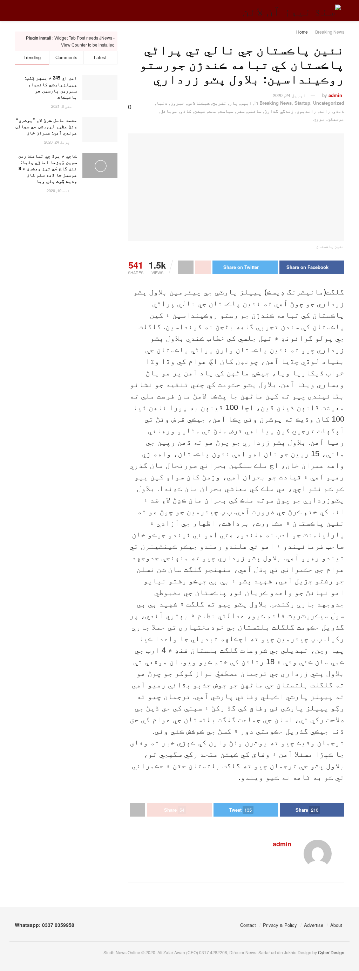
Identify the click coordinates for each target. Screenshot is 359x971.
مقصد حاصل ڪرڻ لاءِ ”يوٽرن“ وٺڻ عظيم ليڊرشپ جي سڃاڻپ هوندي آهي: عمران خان (46, 127)
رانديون (306, 110)
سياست (226, 110)
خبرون (177, 102)
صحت (212, 110)
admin (335, 95)
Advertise (313, 925)
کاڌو (185, 110)
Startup (302, 102)
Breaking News (329, 32)
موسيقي (335, 118)
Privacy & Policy (280, 925)
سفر (240, 110)
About (336, 925)
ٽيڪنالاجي (198, 102)
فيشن (199, 110)
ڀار (233, 102)
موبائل (169, 110)
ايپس (246, 102)
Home (302, 32)
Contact (248, 925)
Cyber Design (331, 952)
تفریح (219, 102)
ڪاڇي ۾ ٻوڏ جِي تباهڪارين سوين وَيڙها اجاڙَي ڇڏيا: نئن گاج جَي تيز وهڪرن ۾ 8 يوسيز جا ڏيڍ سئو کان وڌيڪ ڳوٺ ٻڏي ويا (47, 168)
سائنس (255, 110)
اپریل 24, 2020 (289, 95)
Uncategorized (328, 102)
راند (324, 110)
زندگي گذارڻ (279, 110)
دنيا (162, 102)
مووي (319, 118)
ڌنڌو (338, 110)
